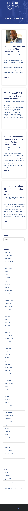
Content (22, 101)
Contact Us (7, 475)
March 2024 (7, 287)
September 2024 (9, 268)
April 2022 (7, 361)
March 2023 (7, 326)
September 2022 (9, 345)
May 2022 (7, 357)
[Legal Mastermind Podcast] (13, 6)
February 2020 (8, 444)
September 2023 (9, 306)
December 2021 (8, 373)
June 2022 (7, 354)
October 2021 (8, 380)
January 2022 (8, 370)
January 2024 (8, 294)
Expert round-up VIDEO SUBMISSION (14, 482)
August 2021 (8, 386)
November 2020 (9, 415)
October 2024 (8, 265)
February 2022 (8, 367)
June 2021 (7, 393)
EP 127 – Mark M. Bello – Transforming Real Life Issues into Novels (14, 96)
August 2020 (8, 425)
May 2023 (7, 319)
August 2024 (8, 271)
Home (6, 485)
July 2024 (7, 274)
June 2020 (7, 431)
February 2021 (8, 405)
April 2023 (7, 322)
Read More (6, 77)
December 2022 (8, 335)
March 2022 (7, 364)
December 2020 (8, 412)
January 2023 (8, 332)
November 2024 (9, 262)
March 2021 (7, 402)
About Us (7, 472)
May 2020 (7, 434)
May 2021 (7, 396)
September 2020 (9, 421)
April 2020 (7, 437)
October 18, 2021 (7, 101)
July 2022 (7, 351)
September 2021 (9, 383)
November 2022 (9, 338)
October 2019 (8, 457)
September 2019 (9, 460)
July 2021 (7, 389)
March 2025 (7, 252)
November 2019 (9, 453)
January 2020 (8, 447)
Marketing (16, 198)
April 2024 (7, 284)
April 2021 (7, 399)
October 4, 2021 (7, 197)
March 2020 (7, 441)
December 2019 (8, 450)
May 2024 (7, 281)
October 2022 (8, 341)
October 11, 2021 (7, 147)
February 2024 (8, 290)
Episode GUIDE (8, 479)
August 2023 (8, 310)
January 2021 (8, 409)
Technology (6, 149)
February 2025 (8, 255)
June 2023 (7, 316)
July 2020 (7, 428)
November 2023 (9, 300)
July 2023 (7, 313)
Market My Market (18, 508)
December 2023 (8, 297)
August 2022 (8, 348)
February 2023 (8, 329)
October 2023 (8, 303)
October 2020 (8, 418)
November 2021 (9, 377)
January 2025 (8, 258)
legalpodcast (16, 54)
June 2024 (7, 278)
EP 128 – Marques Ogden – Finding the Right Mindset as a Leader (14, 49)
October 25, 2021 (7, 54)
